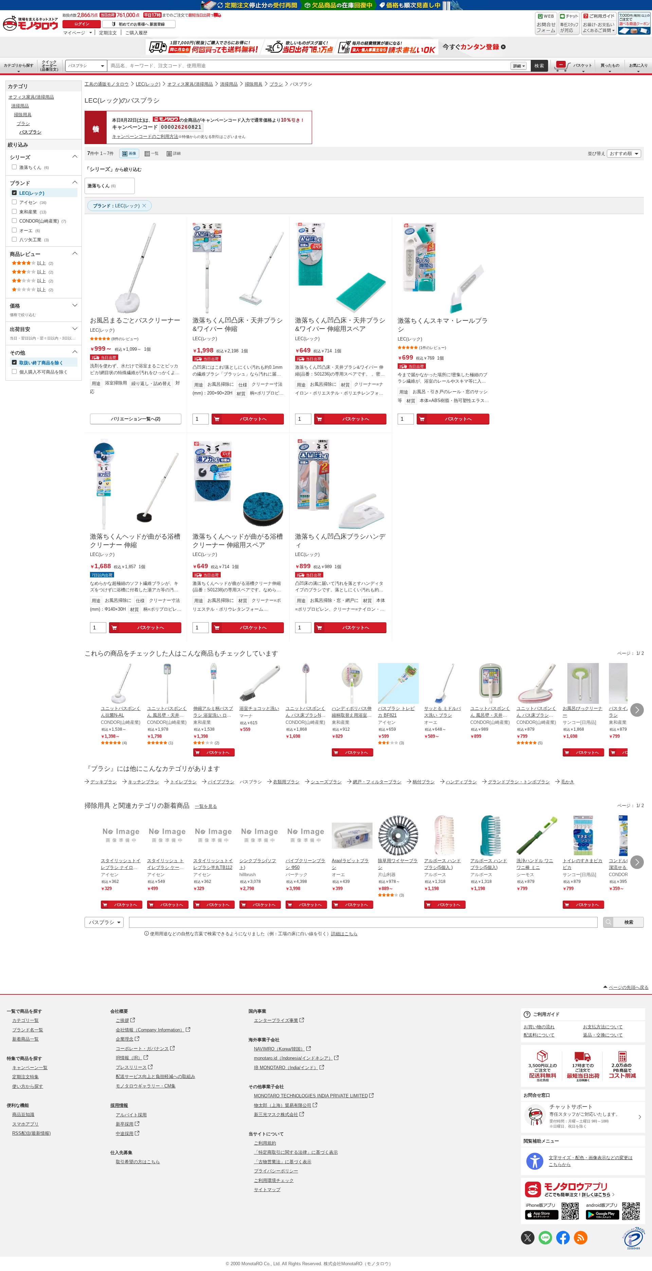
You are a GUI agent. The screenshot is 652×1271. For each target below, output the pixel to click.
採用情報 (119, 1105)
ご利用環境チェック (274, 1180)
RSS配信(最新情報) (31, 1133)
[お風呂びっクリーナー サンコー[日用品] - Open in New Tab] (583, 684)
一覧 (155, 153)
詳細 (517, 66)
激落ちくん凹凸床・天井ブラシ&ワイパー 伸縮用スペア (340, 324)
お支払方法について (603, 1026)
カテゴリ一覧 (25, 1020)
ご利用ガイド (546, 1014)
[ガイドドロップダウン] (599, 28)
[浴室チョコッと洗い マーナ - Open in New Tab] (259, 684)
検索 (540, 65)
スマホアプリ (25, 1124)
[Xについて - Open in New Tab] (528, 1243)
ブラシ (276, 84)
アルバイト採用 (131, 1114)
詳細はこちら (344, 933)
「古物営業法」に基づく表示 (282, 1161)
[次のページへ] (637, 710)
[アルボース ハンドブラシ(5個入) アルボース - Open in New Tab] (490, 836)
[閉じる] (266, 148)
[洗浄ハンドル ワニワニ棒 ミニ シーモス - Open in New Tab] (537, 836)
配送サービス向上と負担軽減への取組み (155, 1076)
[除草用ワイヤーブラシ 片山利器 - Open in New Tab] (398, 836)
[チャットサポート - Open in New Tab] (569, 23)
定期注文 (108, 32)
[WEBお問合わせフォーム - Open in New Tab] (546, 23)
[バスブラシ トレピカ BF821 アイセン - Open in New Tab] (398, 684)
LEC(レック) (148, 84)
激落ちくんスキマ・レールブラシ (443, 325)
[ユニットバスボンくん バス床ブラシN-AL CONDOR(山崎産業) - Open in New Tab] (306, 684)
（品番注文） (49, 65)
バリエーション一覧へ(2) (135, 418)
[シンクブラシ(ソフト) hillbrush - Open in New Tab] (259, 836)
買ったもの (610, 65)
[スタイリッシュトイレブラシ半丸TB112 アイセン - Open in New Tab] (213, 836)
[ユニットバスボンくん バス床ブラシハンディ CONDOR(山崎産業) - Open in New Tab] (537, 684)
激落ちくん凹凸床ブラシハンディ (340, 541)
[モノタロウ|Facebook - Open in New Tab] (563, 1243)
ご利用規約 (265, 1143)
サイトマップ (267, 1189)
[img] (31, 24)
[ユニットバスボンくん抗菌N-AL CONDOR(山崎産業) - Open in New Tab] (121, 684)
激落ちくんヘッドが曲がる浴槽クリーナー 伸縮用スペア (238, 541)
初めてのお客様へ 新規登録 (142, 24)
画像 (132, 153)
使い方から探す (27, 1086)
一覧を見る (206, 806)
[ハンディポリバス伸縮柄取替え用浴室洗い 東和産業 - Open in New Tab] (352, 684)
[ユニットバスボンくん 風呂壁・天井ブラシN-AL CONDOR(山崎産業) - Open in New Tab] (167, 684)
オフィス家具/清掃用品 (190, 84)
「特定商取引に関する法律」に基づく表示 (296, 1152)
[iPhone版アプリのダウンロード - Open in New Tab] (552, 1212)
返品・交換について (603, 1035)
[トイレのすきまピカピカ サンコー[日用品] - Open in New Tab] (583, 836)
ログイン (81, 24)
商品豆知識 (23, 1114)
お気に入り (638, 65)
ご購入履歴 (136, 32)
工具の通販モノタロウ (107, 84)
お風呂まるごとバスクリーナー (135, 320)
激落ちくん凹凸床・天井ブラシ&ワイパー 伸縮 (238, 324)
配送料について (539, 1035)
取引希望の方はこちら (138, 1161)
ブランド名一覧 (27, 1029)
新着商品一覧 (25, 1039)
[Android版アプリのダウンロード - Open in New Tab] (614, 1212)
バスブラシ (77, 66)
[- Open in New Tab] (543, 1066)
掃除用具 (253, 84)
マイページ (74, 32)
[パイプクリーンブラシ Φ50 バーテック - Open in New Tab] (306, 836)
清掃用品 (229, 84)
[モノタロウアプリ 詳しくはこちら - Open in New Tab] (583, 1189)
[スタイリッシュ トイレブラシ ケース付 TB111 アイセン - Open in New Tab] (167, 836)
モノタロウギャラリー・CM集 (146, 1086)
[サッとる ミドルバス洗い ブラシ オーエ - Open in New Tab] (444, 684)
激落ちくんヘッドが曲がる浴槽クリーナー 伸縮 (135, 541)
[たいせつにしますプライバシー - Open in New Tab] (633, 1238)
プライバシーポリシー (276, 1170)
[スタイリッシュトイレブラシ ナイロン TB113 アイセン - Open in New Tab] (121, 836)
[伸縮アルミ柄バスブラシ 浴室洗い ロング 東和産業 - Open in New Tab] (213, 684)
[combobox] (308, 66)
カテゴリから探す (19, 65)
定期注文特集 (25, 1076)
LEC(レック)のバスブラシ (122, 100)
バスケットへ (253, 418)
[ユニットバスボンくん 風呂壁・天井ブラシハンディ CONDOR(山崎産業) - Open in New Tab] (490, 684)
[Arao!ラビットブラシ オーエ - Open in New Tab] (352, 836)
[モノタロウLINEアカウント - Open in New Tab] (545, 1243)
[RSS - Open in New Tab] (580, 1243)
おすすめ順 (621, 153)
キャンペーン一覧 (30, 1067)
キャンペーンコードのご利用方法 (145, 136)
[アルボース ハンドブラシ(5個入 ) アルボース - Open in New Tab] (444, 836)
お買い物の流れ (539, 1026)
